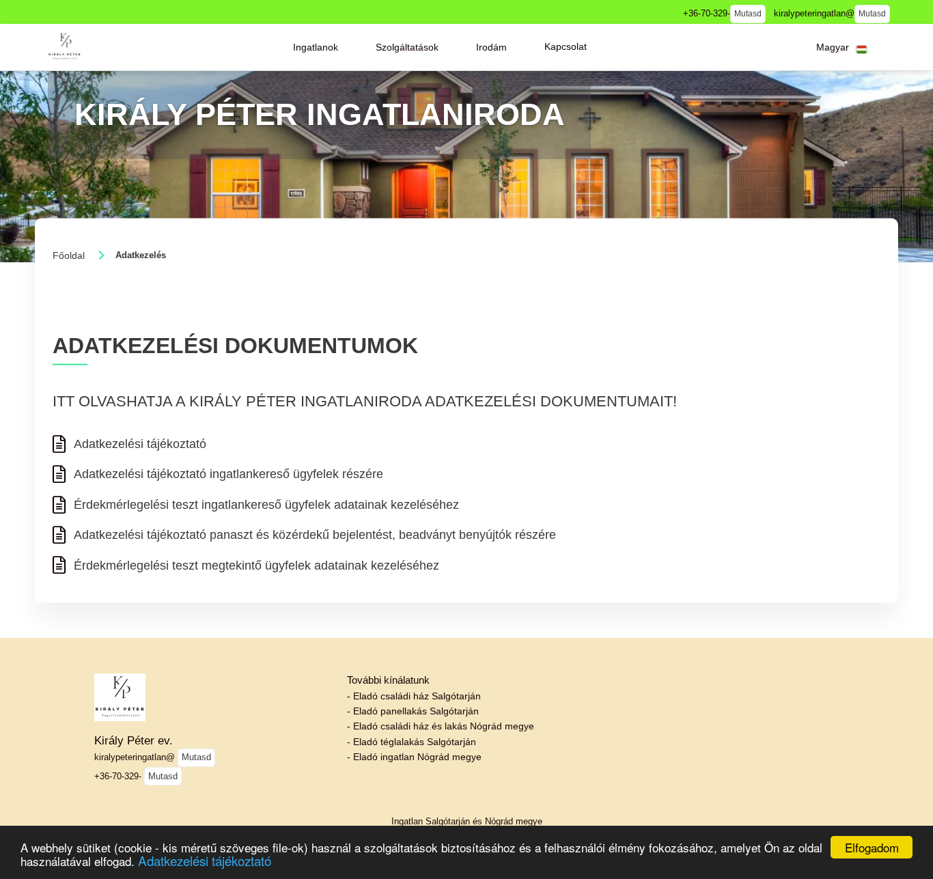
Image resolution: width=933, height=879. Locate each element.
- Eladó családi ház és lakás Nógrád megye (440, 726)
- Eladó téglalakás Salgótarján (411, 741)
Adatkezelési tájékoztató (204, 860)
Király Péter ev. (133, 740)
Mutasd (748, 14)
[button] (315, 47)
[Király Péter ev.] (64, 46)
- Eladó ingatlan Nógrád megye (414, 756)
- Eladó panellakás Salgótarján (413, 711)
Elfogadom (872, 847)
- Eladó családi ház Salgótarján (414, 695)
